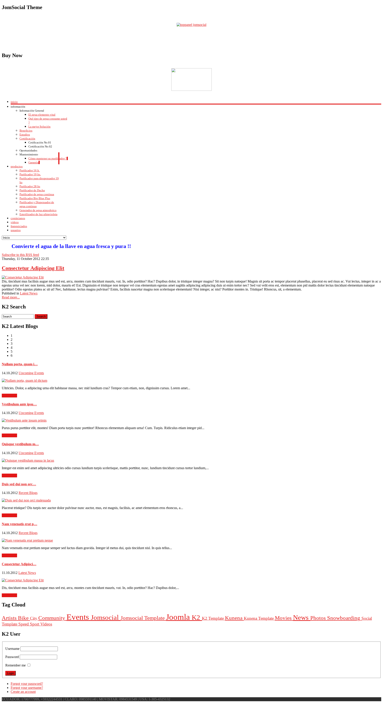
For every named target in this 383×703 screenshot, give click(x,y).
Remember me (15, 665)
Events (78, 617)
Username (12, 649)
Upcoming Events (31, 373)
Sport (35, 624)
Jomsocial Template (143, 618)
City (34, 618)
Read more (9, 395)
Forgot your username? (27, 687)
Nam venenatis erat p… (19, 524)
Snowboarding (344, 618)
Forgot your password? (27, 684)
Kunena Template (259, 618)
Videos (46, 624)
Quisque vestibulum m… (20, 444)
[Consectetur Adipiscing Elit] (23, 277)
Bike (24, 618)
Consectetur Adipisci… (19, 564)
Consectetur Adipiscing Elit (33, 268)
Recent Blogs (28, 493)
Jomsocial (106, 617)
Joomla (179, 617)
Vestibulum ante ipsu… (19, 404)
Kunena (234, 618)
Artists (10, 618)
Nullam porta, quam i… (20, 364)
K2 (197, 617)
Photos (318, 618)
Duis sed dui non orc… (19, 484)
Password (12, 657)
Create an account (23, 691)
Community (52, 618)
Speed (24, 624)
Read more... (11, 297)
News (301, 617)
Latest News (28, 293)
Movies (284, 618)
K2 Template (213, 618)
